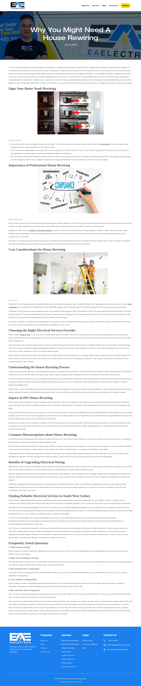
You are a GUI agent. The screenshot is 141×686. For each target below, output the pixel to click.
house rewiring (25, 335)
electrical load (105, 144)
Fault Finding (66, 652)
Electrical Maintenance (70, 644)
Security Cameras (68, 667)
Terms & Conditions (90, 644)
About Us (85, 6)
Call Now (125, 6)
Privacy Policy (88, 640)
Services (95, 6)
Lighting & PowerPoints (70, 640)
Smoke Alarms (67, 663)
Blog (104, 6)
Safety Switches (68, 659)
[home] (19, 5)
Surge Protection (68, 655)
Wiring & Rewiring (68, 648)
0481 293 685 (113, 640)
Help (84, 648)
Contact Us (113, 6)
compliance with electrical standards (40, 230)
